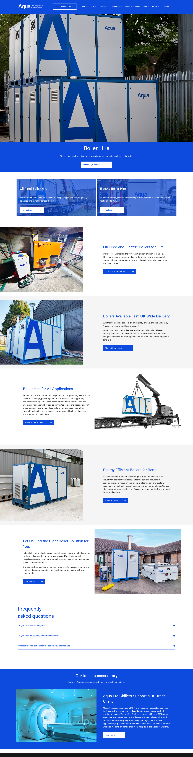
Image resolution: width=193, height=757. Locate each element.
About (154, 6)
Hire (92, 6)
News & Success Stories (136, 6)
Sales (82, 6)
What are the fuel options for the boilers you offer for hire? (44, 645)
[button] (96, 625)
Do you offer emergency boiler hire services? (38, 635)
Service (103, 6)
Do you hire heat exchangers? (31, 625)
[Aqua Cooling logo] (33, 6)
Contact (166, 6)
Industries (115, 6)
